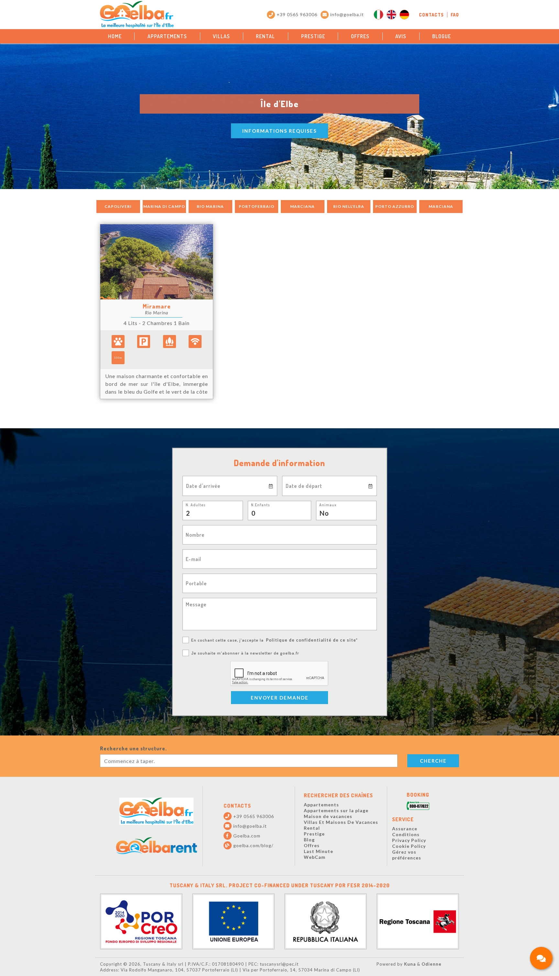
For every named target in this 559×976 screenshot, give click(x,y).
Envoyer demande (280, 698)
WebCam (314, 857)
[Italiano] (378, 14)
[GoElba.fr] (156, 811)
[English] (391, 14)
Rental (265, 36)
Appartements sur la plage (336, 810)
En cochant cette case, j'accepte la (274, 640)
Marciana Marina (302, 208)
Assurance (404, 828)
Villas (221, 36)
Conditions (406, 834)
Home (115, 36)
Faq (455, 14)
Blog (309, 839)
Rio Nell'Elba (348, 206)
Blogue (441, 36)
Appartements (167, 36)
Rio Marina (210, 206)
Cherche (433, 761)
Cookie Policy (409, 846)
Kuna (410, 964)
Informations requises (279, 131)
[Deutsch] (404, 14)
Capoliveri (118, 206)
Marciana (441, 206)
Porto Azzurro (394, 206)
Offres (360, 36)
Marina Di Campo (164, 206)
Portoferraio (256, 206)
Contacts (431, 14)
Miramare (157, 306)
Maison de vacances (328, 816)
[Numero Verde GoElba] (418, 806)
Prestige (313, 36)
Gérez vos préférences (406, 854)
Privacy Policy (409, 840)
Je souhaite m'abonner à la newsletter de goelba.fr (245, 653)
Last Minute (318, 851)
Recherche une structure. (133, 748)
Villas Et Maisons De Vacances (341, 822)
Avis (400, 36)
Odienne (432, 964)
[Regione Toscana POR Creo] (141, 920)
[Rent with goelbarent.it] (156, 846)
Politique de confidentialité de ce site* (312, 640)
